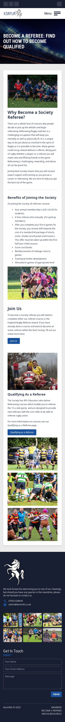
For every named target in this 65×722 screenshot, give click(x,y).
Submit (56, 694)
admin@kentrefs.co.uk (19, 604)
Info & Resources (52, 713)
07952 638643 (15, 600)
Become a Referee (52, 710)
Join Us (13, 340)
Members (56, 707)
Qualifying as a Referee (22, 432)
